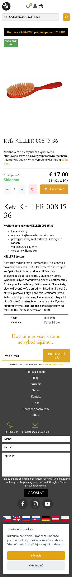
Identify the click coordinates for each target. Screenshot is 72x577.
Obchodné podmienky (36, 409)
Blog (36, 377)
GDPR (35, 415)
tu (62, 544)
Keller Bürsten (52, 322)
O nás (35, 402)
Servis (36, 390)
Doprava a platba (36, 371)
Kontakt (36, 396)
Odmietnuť (36, 565)
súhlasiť (36, 555)
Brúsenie (36, 384)
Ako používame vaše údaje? (52, 364)
